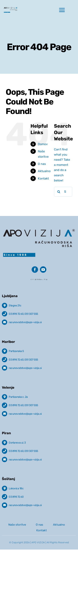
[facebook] (35, 269)
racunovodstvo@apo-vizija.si (25, 322)
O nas (42, 164)
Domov (43, 144)
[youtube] (43, 269)
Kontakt (43, 178)
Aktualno (44, 171)
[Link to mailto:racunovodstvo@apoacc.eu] (4, 322)
